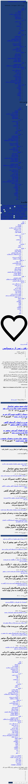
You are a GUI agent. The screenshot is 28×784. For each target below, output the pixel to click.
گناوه (20, 90)
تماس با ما (18, 760)
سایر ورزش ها (17, 76)
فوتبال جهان (18, 79)
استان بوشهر (21, 84)
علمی (22, 62)
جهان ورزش (18, 74)
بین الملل (22, 46)
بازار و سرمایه (17, 15)
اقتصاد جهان (18, 18)
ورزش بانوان (18, 71)
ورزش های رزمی (16, 70)
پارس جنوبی (18, 21)
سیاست (22, 30)
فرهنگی (22, 52)
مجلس (19, 33)
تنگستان (19, 93)
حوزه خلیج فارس (16, 49)
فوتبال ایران (18, 77)
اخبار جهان (18, 48)
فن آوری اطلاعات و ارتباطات (13, 65)
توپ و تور (18, 73)
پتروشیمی (18, 26)
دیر (20, 98)
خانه (23, 8)
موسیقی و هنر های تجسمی (14, 58)
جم (20, 96)
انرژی (22, 20)
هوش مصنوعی (17, 64)
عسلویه (19, 95)
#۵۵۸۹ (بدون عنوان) (16, 755)
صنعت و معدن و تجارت (15, 14)
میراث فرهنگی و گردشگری (14, 40)
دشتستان (18, 87)
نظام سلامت (18, 36)
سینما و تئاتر (18, 53)
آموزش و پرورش (16, 43)
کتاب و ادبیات (17, 56)
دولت (19, 31)
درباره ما (19, 763)
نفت (20, 23)
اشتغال (19, 11)
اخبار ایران (18, 51)
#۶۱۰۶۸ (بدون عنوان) (15, 757)
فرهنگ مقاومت (17, 61)
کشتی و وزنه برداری (16, 80)
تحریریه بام (14, 399)
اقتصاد (22, 9)
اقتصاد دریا (18, 12)
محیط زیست (18, 37)
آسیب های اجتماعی (16, 39)
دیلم (20, 99)
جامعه (22, 34)
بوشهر (19, 86)
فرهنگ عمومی (17, 59)
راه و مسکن (18, 17)
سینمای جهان (17, 55)
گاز (20, 24)
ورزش (22, 68)
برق (20, 28)
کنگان (19, 89)
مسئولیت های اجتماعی (18, 67)
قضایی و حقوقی (17, 45)
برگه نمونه (18, 758)
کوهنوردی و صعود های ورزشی (13, 81)
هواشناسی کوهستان (16, 764)
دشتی (19, 92)
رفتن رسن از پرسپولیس (14, 348)
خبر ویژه (22, 344)
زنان (20, 42)
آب (20, 27)
